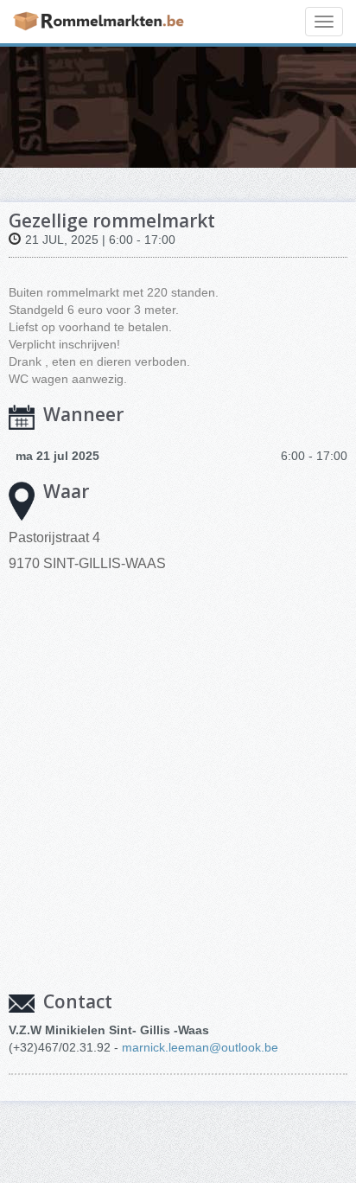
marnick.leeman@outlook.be (200, 1047)
